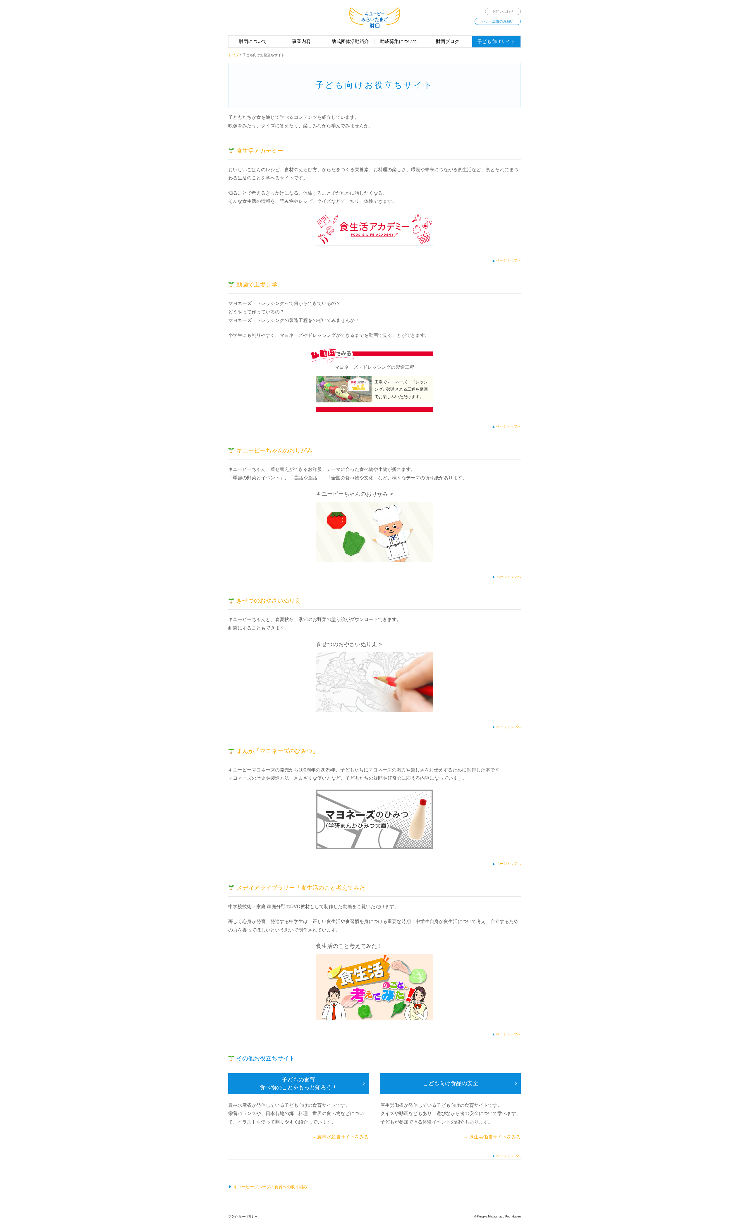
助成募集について (399, 41)
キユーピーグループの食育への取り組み (270, 1186)
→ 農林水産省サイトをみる (340, 1136)
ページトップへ (508, 260)
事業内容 (301, 41)
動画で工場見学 (256, 284)
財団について (253, 41)
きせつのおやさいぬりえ (268, 600)
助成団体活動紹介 (350, 41)
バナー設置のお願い (497, 21)
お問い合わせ (502, 11)
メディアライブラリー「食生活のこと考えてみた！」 (306, 887)
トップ (233, 55)
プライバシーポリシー (242, 1216)
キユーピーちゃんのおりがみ (274, 450)
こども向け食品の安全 (450, 1083)
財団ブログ (447, 41)
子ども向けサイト (496, 41)
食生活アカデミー (259, 151)
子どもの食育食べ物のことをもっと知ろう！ (298, 1083)
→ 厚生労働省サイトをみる (492, 1136)
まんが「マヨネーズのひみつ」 (277, 751)
